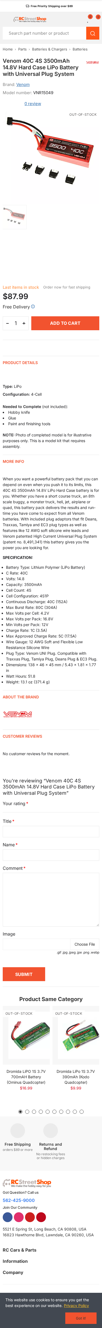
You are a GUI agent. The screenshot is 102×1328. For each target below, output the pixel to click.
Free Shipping (18, 1144)
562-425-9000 (19, 1200)
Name (9, 844)
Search (92, 33)
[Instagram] (19, 1217)
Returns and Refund (50, 1146)
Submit (24, 974)
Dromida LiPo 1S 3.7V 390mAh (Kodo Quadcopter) (76, 1077)
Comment (13, 868)
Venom (23, 84)
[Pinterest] (41, 1217)
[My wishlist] (88, 19)
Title (7, 821)
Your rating (14, 803)
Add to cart (65, 323)
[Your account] (81, 19)
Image (9, 934)
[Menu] (5, 19)
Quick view (36, 1026)
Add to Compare (36, 1015)
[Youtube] (30, 1217)
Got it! (81, 1318)
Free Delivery (16, 306)
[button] (49, 6)
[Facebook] (8, 1217)
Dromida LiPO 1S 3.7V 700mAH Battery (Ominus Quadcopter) (26, 1077)
